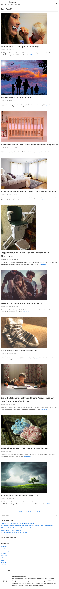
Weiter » (39, 511)
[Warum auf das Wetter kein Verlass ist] (24, 492)
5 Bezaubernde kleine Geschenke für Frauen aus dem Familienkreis (19, 528)
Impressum (5, 580)
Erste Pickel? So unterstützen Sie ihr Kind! (21, 303)
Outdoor (3, 560)
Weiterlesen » (34, 55)
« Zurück (20, 511)
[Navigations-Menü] (56, 3)
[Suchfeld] (56, 515)
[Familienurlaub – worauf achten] (24, 94)
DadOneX (5, 49)
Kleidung (3, 553)
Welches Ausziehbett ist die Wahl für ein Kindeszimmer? (28, 191)
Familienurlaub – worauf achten (16, 97)
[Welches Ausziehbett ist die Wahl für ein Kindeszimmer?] (24, 188)
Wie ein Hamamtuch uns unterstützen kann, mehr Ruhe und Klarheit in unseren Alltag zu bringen (27, 525)
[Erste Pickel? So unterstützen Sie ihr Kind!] (24, 300)
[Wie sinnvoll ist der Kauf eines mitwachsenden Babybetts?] (24, 141)
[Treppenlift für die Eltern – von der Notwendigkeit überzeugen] (18, 249)
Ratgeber (3, 562)
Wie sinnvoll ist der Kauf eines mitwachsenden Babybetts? (29, 144)
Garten (3, 548)
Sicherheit (3, 564)
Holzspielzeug (5, 551)
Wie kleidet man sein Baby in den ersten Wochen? (25, 448)
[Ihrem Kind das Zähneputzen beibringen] (24, 43)
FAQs (9, 570)
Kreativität (4, 555)
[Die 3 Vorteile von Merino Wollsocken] (24, 347)
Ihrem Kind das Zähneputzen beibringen (20, 46)
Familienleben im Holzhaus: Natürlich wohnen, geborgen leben (18, 523)
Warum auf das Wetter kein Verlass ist (19, 495)
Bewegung (4, 546)
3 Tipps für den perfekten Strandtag (11, 530)
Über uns (3, 570)
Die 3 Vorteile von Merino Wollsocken (19, 350)
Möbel (2, 558)
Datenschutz (5, 582)
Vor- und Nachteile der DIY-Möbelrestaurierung (14, 532)
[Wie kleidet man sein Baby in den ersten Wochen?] (24, 445)
